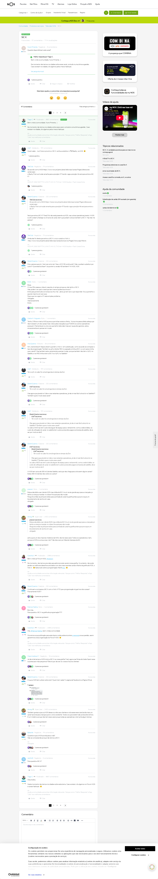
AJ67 (29, 148)
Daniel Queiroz (33, 196)
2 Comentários (108, 204)
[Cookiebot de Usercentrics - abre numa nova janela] (14, 874)
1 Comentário (107, 196)
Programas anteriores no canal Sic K (115, 165)
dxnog (30, 517)
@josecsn (50, 559)
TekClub (30, 166)
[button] (116, 13)
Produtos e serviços (36, 26)
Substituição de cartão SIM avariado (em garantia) (119, 199)
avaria (105, 193)
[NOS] (11, 4)
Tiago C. (30, 119)
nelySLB (30, 758)
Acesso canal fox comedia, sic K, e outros (117, 177)
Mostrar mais (119, 135)
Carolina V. (31, 555)
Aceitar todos (140, 849)
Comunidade (23, 26)
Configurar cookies (138, 855)
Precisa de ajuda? (155, 440)
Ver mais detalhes (35, 875)
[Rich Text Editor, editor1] (58, 833)
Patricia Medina (33, 607)
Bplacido (30, 732)
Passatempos (72, 12)
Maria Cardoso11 (33, 656)
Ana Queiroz (32, 344)
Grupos (48, 12)
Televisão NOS (50, 26)
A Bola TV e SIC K (108, 158)
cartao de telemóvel (109, 208)
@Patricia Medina (36, 631)
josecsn (30, 489)
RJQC (29, 282)
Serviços (106, 155)
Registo (82, 12)
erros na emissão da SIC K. (112, 171)
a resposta (75, 635)
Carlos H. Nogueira (34, 318)
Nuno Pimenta (32, 47)
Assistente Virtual (59, 12)
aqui (63, 568)
